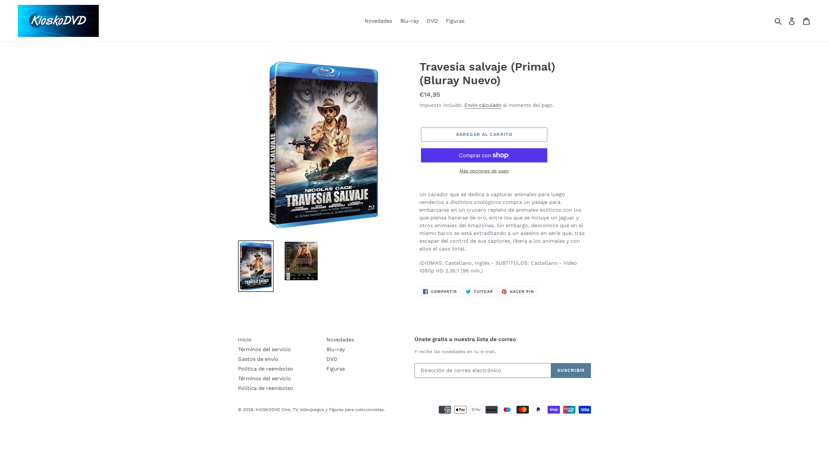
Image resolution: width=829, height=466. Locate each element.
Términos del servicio (264, 349)
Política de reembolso (265, 369)
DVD (432, 21)
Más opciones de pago (484, 170)
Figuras (455, 21)
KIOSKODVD (268, 409)
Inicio (245, 340)
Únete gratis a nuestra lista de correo (465, 339)
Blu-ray (409, 21)
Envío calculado (482, 105)
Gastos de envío (258, 359)
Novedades (378, 21)
